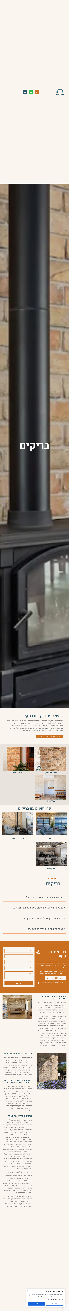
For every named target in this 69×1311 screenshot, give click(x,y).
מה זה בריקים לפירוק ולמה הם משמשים (45, 929)
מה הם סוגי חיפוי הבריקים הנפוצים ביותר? (44, 897)
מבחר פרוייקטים (18, 838)
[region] (45, 1298)
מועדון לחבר (51, 868)
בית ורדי (51, 838)
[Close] (28, 1290)
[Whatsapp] (31, 92)
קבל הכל (36, 1303)
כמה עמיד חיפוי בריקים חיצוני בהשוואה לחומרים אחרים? (38, 907)
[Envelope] (25, 92)
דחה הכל (54, 1303)
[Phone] (37, 92)
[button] (5, 91)
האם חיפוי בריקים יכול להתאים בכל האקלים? (43, 918)
